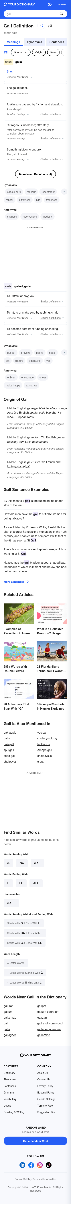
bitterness (24, 200)
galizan (42, 1017)
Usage (7, 1105)
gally (7, 738)
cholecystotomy (47, 738)
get (7, 360)
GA (22, 863)
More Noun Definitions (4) (35, 174)
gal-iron (8, 1006)
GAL (37, 863)
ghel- (55, 412)
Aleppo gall (44, 750)
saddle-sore (14, 192)
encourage (27, 377)
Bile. (10, 71)
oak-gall (9, 744)
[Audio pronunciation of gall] (41, 25)
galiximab (10, 1017)
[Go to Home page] (19, 4)
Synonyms (34, 42)
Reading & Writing (14, 1112)
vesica (41, 732)
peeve (39, 352)
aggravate (35, 360)
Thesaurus (10, 1079)
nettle (52, 352)
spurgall (9, 750)
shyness (12, 216)
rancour (31, 192)
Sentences (57, 42)
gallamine (43, 1035)
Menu (62, 4)
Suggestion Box (46, 1112)
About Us (42, 1073)
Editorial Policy (45, 1092)
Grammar (9, 1092)
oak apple (10, 732)
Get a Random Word (35, 1141)
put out (11, 352)
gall (11, 903)
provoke (25, 352)
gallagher (10, 1035)
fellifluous (43, 744)
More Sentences (14, 582)
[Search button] (61, 14)
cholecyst (10, 761)
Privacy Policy (45, 1086)
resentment (48, 192)
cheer (43, 377)
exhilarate (31, 385)
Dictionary (9, 1073)
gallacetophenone (49, 1029)
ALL (36, 883)
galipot (41, 1006)
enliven (11, 377)
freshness (51, 200)
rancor (9, 200)
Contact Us (43, 1079)
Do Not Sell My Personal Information (35, 1179)
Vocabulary (10, 1099)
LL (21, 883)
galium (8, 1012)
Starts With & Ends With (23, 923)
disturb (19, 360)
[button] (50, 4)
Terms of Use (45, 1105)
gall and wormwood (50, 1023)
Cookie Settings (46, 1099)
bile (38, 200)
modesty (47, 216)
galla (7, 1029)
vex (48, 360)
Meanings (13, 42)
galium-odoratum (48, 1012)
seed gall (9, 756)
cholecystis (44, 756)
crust (40, 761)
